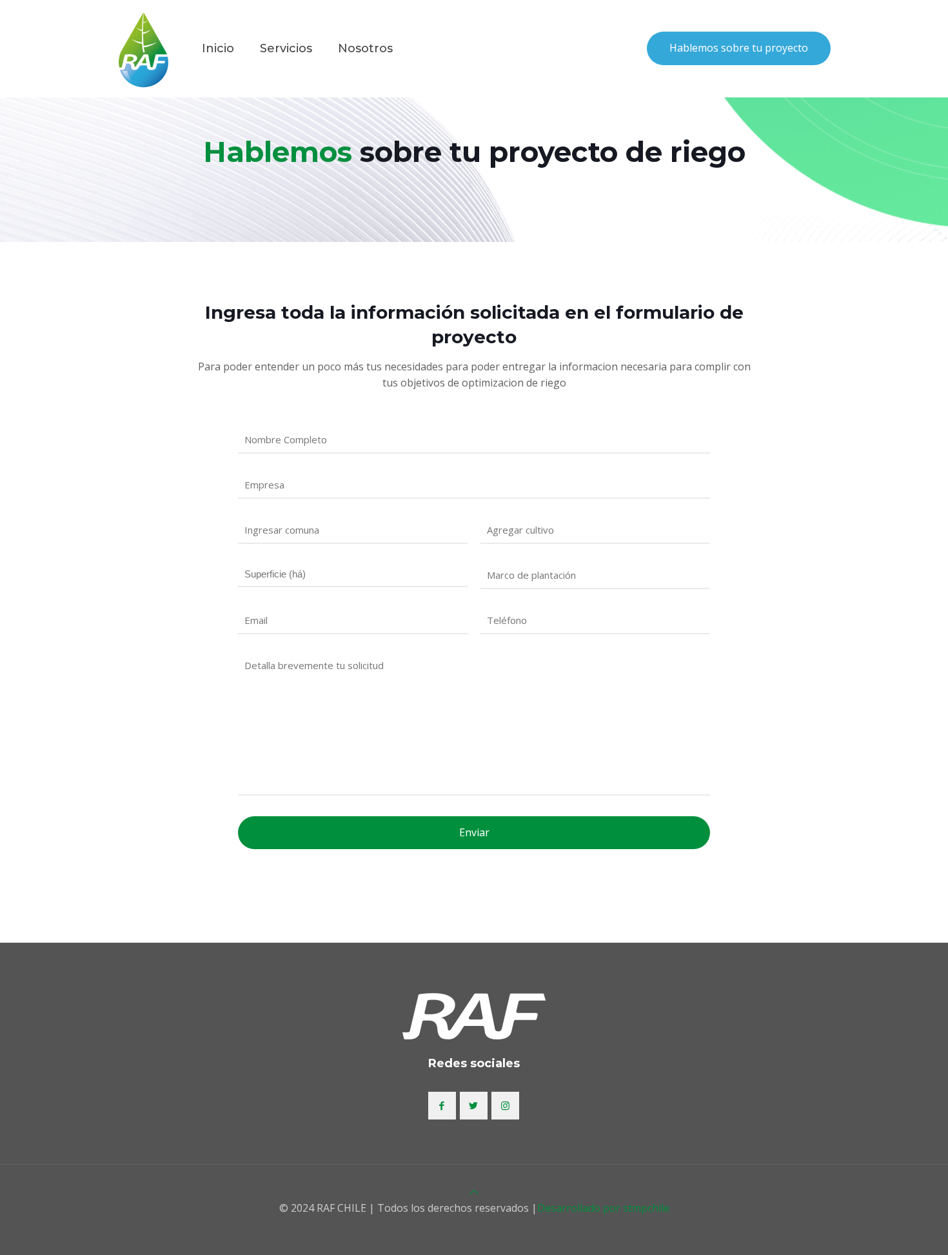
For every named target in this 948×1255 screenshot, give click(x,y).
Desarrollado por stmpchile (603, 1208)
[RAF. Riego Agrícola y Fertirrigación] (143, 48)
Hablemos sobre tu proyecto (738, 48)
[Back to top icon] (474, 1192)
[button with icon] (442, 1105)
